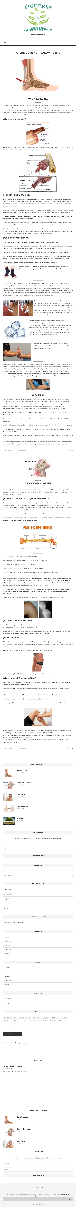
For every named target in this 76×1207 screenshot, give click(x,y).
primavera (32, 1020)
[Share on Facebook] (70, 451)
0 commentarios (22, 450)
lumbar (53, 1017)
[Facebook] (33, 1187)
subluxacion (62, 1020)
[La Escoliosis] (9, 809)
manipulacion (63, 1017)
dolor (15, 1017)
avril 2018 (7, 945)
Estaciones (38, 871)
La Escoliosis (22, 806)
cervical (6, 1017)
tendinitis (7, 1024)
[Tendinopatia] (9, 773)
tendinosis (28, 1024)
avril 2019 (7, 937)
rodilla (52, 1020)
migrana (14, 1020)
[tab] (38, 1199)
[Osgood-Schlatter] (9, 785)
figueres (45, 1017)
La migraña (21, 794)
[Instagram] (37, 1187)
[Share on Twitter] (72, 451)
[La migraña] (9, 797)
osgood (23, 1020)
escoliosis (36, 1017)
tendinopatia (17, 1024)
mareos (6, 1020)
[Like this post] (67, 451)
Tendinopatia (38, 99)
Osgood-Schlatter (38, 483)
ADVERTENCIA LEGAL (12, 1034)
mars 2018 (7, 949)
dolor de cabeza (25, 1017)
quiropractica (42, 1020)
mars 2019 (7, 941)
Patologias (38, 875)
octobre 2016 (8, 954)
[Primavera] (9, 821)
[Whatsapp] (42, 1187)
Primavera (21, 818)
